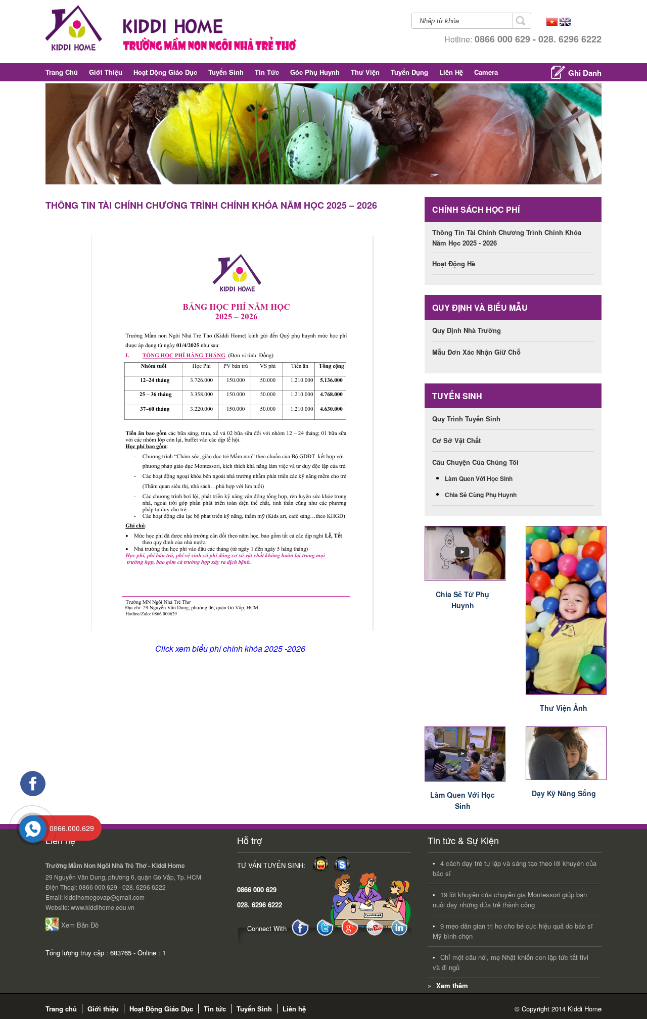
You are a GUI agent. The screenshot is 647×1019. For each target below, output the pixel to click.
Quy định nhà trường (466, 330)
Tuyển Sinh (226, 72)
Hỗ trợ (249, 840)
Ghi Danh (585, 72)
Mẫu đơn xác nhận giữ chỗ (476, 352)
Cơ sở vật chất (456, 440)
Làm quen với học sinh (479, 478)
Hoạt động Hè (453, 263)
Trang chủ (61, 72)
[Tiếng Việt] (552, 23)
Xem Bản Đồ (80, 925)
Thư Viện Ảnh (563, 708)
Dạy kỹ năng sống (564, 793)
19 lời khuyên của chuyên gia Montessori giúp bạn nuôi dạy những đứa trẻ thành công (510, 899)
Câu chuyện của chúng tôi (475, 462)
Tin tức (267, 72)
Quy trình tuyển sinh (466, 418)
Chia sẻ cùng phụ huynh (481, 494)
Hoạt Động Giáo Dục (165, 72)
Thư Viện (365, 72)
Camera (486, 72)
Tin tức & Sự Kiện (463, 840)
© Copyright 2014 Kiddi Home (558, 1008)
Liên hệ (451, 72)
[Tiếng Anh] (565, 23)
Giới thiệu (105, 72)
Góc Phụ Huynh (315, 72)
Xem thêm (452, 985)
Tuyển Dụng (409, 72)
